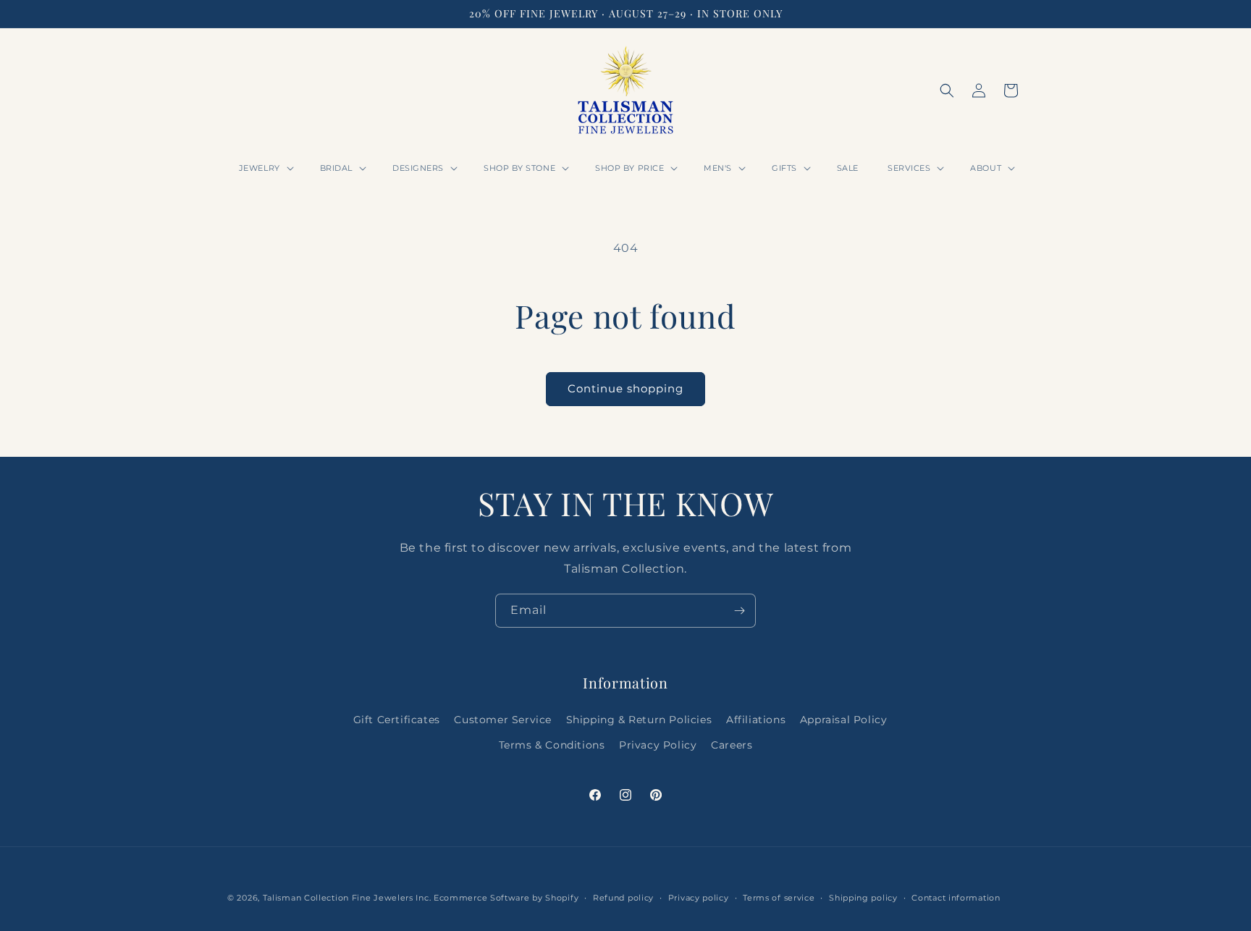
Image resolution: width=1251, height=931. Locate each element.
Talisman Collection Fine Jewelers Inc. (348, 898)
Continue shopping (625, 388)
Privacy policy (698, 898)
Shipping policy (863, 898)
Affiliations (755, 719)
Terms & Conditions (552, 744)
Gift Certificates (396, 719)
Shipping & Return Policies (639, 719)
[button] (265, 168)
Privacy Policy (657, 744)
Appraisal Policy (844, 719)
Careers (731, 744)
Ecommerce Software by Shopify (506, 898)
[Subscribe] (739, 611)
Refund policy (623, 898)
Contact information (955, 898)
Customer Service (503, 719)
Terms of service (778, 898)
